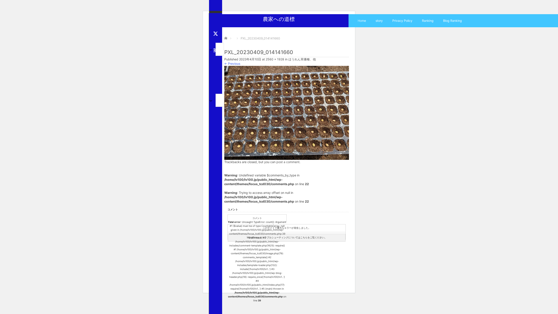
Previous (232, 63)
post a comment (287, 162)
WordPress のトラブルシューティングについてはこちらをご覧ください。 (287, 237)
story (379, 20)
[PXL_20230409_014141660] (286, 112)
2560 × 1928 (275, 59)
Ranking (428, 20)
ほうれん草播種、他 (302, 59)
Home (362, 20)
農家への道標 (279, 19)
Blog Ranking (452, 20)
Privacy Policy (402, 20)
